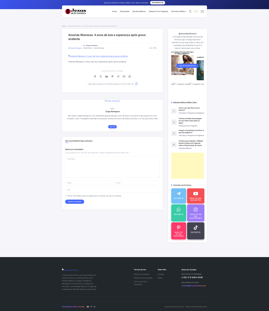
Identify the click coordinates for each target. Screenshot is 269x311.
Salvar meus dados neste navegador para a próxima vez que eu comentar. (95, 196)
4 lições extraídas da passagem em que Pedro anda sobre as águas (190, 120)
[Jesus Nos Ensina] (75, 11)
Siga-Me (112, 127)
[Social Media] (178, 195)
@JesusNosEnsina (188, 34)
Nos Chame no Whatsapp (191, 274)
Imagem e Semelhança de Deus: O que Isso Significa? (191, 131)
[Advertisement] (187, 166)
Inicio (64, 26)
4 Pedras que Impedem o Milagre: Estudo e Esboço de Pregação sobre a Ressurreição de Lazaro (191, 143)
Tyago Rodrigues (92, 45)
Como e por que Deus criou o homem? (189, 109)
